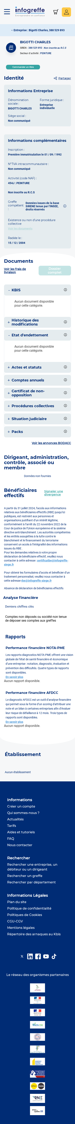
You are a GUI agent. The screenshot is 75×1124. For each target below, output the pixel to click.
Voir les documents (20, 228)
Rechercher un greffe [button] (24, 876)
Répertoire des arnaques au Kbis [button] (34, 934)
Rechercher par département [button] (31, 882)
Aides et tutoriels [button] (21, 832)
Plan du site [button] (16, 902)
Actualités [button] (15, 819)
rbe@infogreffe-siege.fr (36, 580)
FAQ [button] (10, 839)
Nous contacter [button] (19, 845)
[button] (9, 12)
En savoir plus (14, 677)
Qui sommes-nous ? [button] (23, 813)
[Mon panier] (56, 12)
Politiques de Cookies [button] (24, 915)
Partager (64, 78)
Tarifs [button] (11, 826)
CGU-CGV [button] (15, 921)
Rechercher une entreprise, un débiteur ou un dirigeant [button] (32, 867)
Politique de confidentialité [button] (29, 908)
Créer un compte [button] (21, 806)
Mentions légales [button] (21, 928)
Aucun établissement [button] (18, 772)
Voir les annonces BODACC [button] (51, 443)
